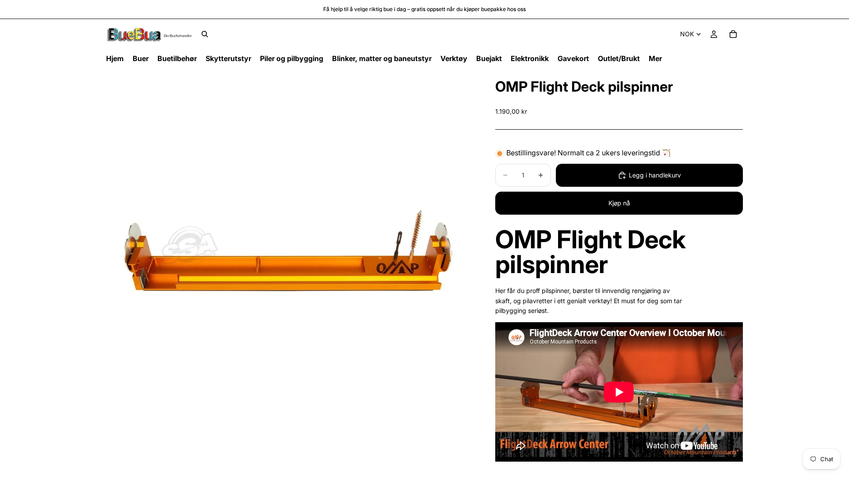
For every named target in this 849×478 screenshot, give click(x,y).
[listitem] (655, 59)
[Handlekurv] (733, 34)
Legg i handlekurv (655, 175)
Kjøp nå (619, 203)
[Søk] (204, 34)
